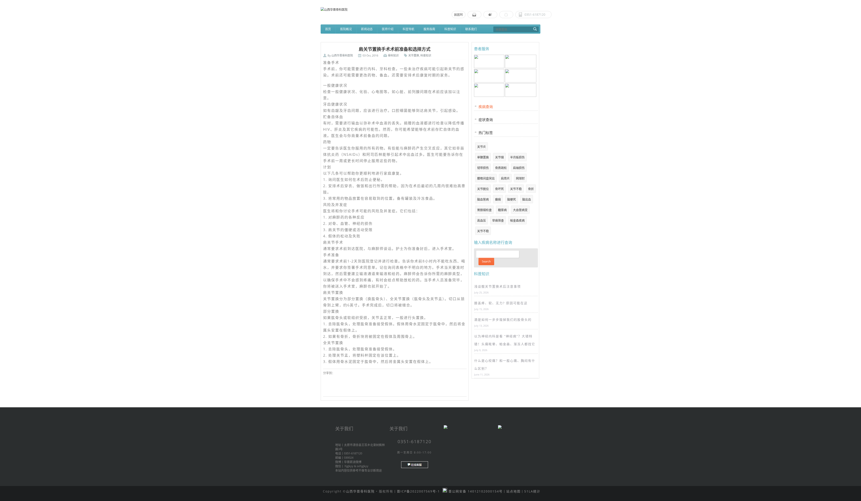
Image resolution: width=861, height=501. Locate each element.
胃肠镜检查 (484, 210)
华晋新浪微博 (352, 462)
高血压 (481, 220)
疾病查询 (485, 106)
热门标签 (485, 132)
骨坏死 (499, 189)
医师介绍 (388, 29)
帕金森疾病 (517, 220)
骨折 (531, 189)
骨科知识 (393, 55)
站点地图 (513, 491)
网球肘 (520, 178)
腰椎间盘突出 (486, 178)
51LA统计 (532, 491)
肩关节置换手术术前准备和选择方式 (394, 49)
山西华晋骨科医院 (342, 55)
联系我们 (471, 29)
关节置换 (413, 55)
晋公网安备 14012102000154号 (475, 491)
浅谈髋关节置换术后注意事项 (497, 286)
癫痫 (498, 199)
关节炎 (481, 147)
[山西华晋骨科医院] (430, 9)
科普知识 (450, 29)
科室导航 (408, 29)
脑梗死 (511, 199)
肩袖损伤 (519, 168)
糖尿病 (502, 210)
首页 (328, 29)
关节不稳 (516, 189)
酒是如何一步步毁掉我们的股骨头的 (503, 319)
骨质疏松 (501, 168)
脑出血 (526, 199)
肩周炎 (505, 178)
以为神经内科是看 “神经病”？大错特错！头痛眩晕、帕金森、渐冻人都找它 (504, 340)
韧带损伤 (483, 168)
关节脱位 (483, 189)
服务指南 (429, 29)
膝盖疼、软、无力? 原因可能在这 (501, 303)
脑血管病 (483, 199)
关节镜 (499, 157)
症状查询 (485, 119)
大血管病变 (520, 210)
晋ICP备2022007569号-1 (418, 491)
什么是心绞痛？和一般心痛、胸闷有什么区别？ (504, 364)
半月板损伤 (517, 157)
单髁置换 (483, 157)
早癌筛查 (498, 220)
